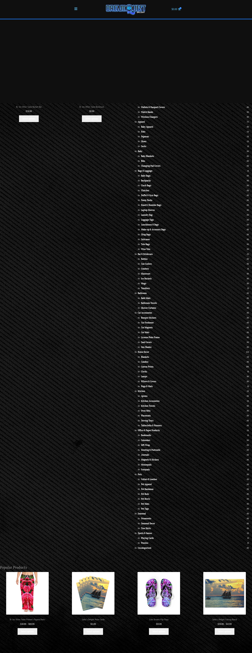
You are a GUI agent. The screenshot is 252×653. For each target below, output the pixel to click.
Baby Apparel (147, 126)
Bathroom (142, 293)
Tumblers (145, 288)
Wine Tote (145, 249)
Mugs (143, 283)
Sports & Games (145, 533)
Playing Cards (147, 538)
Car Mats (145, 332)
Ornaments (146, 518)
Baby (140, 151)
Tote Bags (145, 244)
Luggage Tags (147, 219)
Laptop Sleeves (148, 210)
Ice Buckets (146, 278)
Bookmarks (146, 435)
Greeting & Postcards (150, 450)
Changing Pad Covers (150, 166)
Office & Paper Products (149, 430)
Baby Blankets (147, 156)
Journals (145, 454)
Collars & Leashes (149, 479)
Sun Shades (146, 347)
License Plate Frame (150, 337)
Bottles (144, 259)
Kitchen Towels (148, 406)
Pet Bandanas (147, 489)
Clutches (145, 190)
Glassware (145, 273)
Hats (143, 131)
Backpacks (146, 180)
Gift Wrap (145, 445)
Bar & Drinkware (145, 254)
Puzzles (144, 543)
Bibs (143, 161)
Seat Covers (146, 342)
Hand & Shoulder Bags (151, 205)
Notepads (145, 469)
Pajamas (145, 136)
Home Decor (143, 352)
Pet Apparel (146, 484)
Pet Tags (145, 508)
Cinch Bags (146, 185)
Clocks (144, 371)
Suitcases (145, 239)
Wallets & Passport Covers (153, 107)
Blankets (145, 357)
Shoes (143, 141)
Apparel (141, 121)
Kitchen (141, 391)
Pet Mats (145, 504)
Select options (28, 118)
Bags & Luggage (145, 171)
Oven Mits (145, 410)
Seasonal (142, 513)
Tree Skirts (146, 528)
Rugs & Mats (147, 386)
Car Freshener (147, 322)
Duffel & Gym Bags (149, 195)
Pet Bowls (145, 499)
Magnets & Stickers (150, 459)
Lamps (144, 376)
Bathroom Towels (149, 303)
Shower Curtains (148, 308)
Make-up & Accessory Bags (153, 229)
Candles (144, 361)
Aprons (144, 396)
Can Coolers (146, 264)
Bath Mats (145, 298)
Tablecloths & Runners (151, 425)
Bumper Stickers (148, 317)
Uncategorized (144, 548)
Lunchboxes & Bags (150, 224)
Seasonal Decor (148, 523)
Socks (143, 146)
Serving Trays (147, 420)
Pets (140, 474)
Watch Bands (147, 112)
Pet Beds (145, 494)
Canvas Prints (147, 366)
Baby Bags (145, 175)
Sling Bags (146, 234)
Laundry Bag (147, 215)
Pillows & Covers (148, 381)
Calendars (145, 440)
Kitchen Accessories (150, 401)
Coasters (145, 268)
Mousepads (146, 464)
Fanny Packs (146, 200)
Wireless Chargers (149, 117)
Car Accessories (145, 312)
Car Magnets (147, 327)
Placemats (146, 415)
